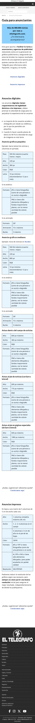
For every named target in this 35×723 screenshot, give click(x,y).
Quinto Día (5, 690)
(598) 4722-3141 (12, 719)
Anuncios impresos (17, 84)
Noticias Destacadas (7, 697)
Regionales (5, 656)
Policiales (4, 647)
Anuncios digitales (17, 77)
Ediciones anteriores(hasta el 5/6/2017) (8, 704)
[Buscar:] (17, 11)
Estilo (3, 678)
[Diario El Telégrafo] (17, 1)
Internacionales (6, 669)
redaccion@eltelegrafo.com (24, 719)
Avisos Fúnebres (10, 7)
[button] (32, 4)
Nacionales (5, 653)
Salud (3, 665)
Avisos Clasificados (23, 7)
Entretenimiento (6, 687)
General (4, 644)
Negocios (4, 684)
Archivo (4, 700)
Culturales (5, 675)
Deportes (4, 650)
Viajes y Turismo (6, 672)
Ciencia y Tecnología (7, 681)
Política (4, 659)
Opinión (4, 694)
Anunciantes (17, 721)
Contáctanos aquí (17, 490)
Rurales (28, 242)
